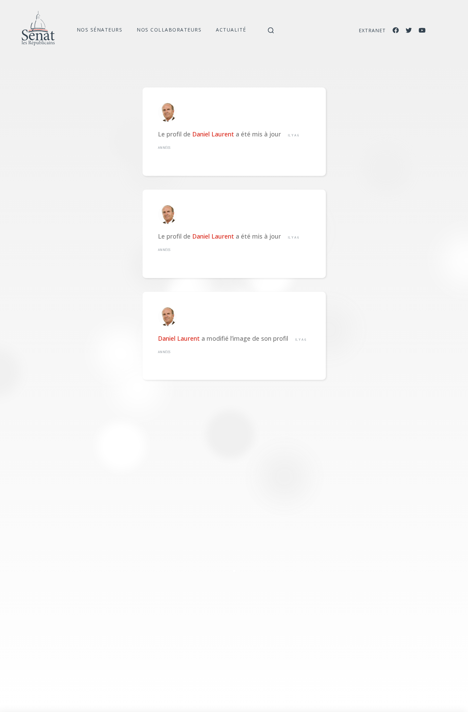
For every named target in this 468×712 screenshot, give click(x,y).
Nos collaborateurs (169, 29)
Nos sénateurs (100, 29)
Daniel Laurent (213, 134)
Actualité (231, 29)
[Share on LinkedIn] (234, 571)
